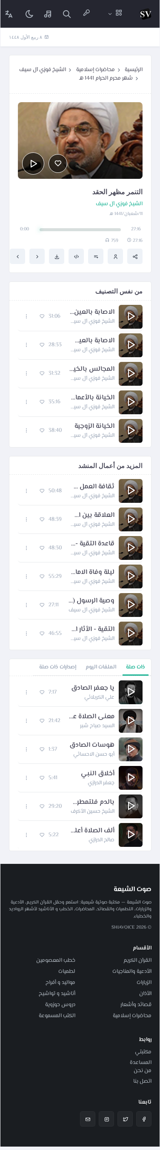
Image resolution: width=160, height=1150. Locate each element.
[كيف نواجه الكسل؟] (37, 256)
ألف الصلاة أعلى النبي (90, 831)
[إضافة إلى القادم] (95, 256)
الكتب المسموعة (57, 1016)
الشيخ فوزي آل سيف (42, 70)
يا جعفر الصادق (92, 688)
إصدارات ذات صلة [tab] (57, 667)
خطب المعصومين (55, 960)
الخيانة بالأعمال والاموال (91, 398)
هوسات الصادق (91, 745)
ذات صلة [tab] (135, 667)
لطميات (66, 971)
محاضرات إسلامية (95, 70)
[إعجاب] (58, 163)
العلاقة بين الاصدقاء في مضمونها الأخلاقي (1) (92, 515)
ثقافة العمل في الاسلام (92, 487)
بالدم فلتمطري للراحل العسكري (92, 802)
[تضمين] (76, 256)
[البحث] (67, 14)
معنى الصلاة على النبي (91, 717)
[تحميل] (56, 256)
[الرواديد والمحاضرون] (86, 14)
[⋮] (26, 316)
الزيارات (144, 982)
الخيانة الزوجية (94, 427)
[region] (80, 763)
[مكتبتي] (48, 14)
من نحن (142, 1071)
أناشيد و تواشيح (57, 993)
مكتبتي (143, 1052)
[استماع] (33, 163)
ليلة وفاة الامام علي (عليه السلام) (92, 573)
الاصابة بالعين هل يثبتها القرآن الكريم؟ (91, 312)
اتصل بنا (142, 1081)
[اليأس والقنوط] (17, 256)
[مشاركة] (135, 256)
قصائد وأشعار (135, 1005)
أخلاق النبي (97, 774)
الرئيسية (134, 70)
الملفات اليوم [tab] (101, 667)
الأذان (145, 993)
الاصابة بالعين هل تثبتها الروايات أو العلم (92, 341)
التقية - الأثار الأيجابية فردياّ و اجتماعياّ (92, 630)
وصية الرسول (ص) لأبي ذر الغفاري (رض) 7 (90, 601)
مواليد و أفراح (60, 982)
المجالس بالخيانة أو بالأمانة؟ (91, 369)
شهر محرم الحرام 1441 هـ (106, 78)
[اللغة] (9, 14)
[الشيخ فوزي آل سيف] (115, 256)
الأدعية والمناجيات (131, 971)
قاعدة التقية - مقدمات (92, 544)
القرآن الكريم (137, 960)
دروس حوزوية (60, 1005)
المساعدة (140, 1062)
